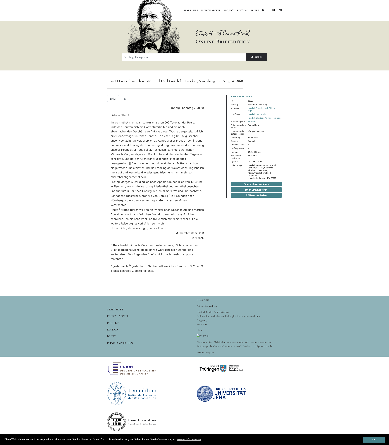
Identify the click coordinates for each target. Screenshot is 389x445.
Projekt (229, 10)
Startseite (191, 10)
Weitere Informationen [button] (189, 439)
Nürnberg (252, 121)
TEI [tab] (124, 98)
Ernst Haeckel (210, 10)
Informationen (121, 343)
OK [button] (374, 439)
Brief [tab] (113, 98)
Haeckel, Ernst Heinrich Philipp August (261, 109)
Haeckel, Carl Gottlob (257, 114)
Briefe (255, 10)
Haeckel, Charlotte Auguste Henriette (264, 117)
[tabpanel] (157, 189)
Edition (242, 10)
